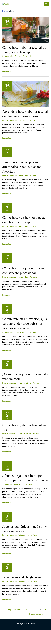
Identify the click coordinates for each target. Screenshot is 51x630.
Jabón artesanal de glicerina (22, 577)
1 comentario (7, 484)
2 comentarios (7, 56)
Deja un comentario (9, 120)
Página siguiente (37, 614)
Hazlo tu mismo (21, 332)
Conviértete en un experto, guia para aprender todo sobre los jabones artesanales (24, 323)
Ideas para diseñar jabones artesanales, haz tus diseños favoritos (21, 166)
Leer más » (6, 71)
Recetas (18, 56)
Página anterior (12, 610)
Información (18, 484)
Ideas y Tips (23, 175)
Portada (5, 11)
